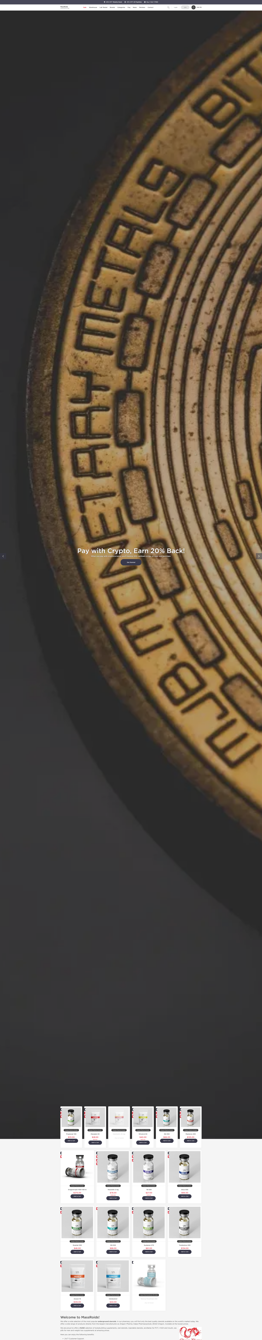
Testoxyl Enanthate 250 (149, 1299)
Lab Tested (103, 7)
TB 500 (149, 1190)
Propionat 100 (71, 1134)
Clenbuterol (113, 1299)
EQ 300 (167, 1134)
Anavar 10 (77, 1299)
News (135, 7)
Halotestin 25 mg (119, 1134)
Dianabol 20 (95, 1134)
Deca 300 (184, 1190)
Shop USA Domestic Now (131, 562)
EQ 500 (113, 1245)
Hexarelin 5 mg (113, 1190)
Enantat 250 (77, 1245)
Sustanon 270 (149, 1245)
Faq (129, 7)
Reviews (142, 7)
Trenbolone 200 (184, 1245)
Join (185, 7)
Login (175, 7)
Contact (150, 7)
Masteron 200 (191, 1134)
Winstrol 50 (143, 1134)
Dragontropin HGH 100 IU (77, 1190)
